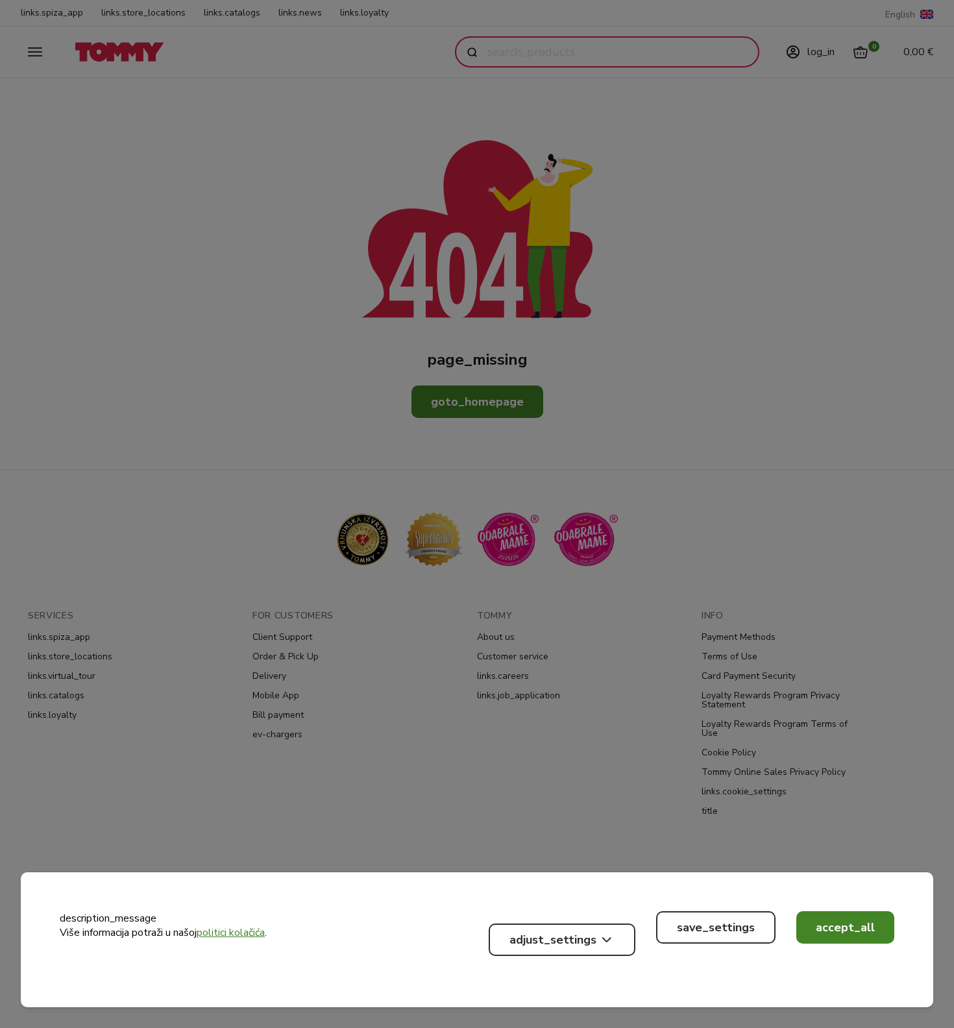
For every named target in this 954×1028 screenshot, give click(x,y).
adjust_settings (552, 940)
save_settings (716, 927)
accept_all (845, 927)
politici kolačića (231, 932)
